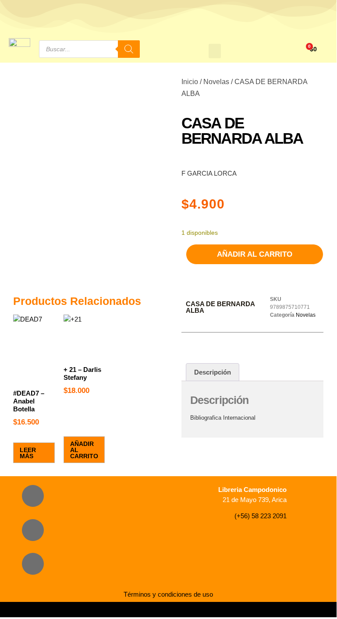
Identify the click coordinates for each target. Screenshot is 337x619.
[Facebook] (33, 496)
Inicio (189, 81)
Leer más (28, 453)
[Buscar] (129, 49)
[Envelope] (33, 564)
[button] (215, 51)
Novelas (216, 81)
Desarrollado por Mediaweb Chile (168, 609)
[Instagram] (33, 530)
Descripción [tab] (212, 372)
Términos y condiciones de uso (168, 594)
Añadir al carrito (254, 254)
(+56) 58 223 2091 (260, 516)
